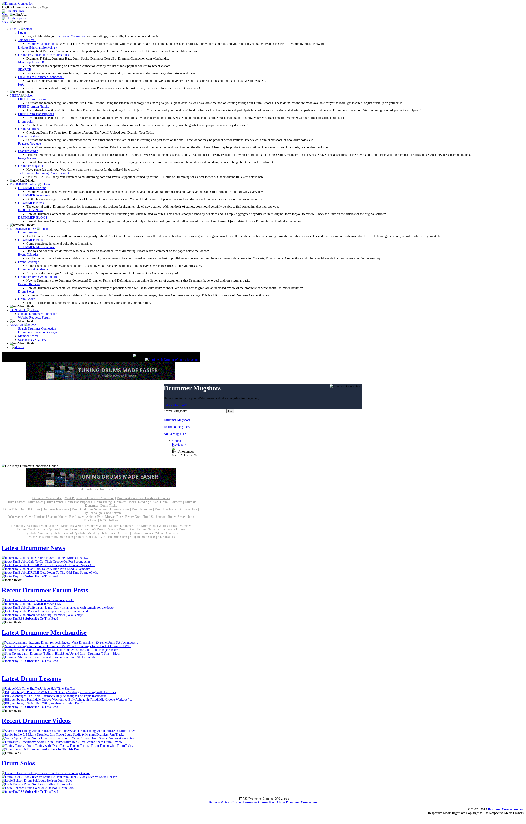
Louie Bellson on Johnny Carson (69, 773)
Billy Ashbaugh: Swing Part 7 (63, 703)
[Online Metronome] (17, 347)
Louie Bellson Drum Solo (55, 780)
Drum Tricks (108, 505)
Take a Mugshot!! (175, 405)
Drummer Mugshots (31, 166)
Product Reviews (29, 284)
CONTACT (18, 310)
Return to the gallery (177, 427)
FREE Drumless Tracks (33, 106)
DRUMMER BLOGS (32, 217)
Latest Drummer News (33, 547)
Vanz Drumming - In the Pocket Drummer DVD (99, 646)
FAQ (21, 84)
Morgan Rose (114, 516)
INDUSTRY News (30, 210)
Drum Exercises (142, 509)
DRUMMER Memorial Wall (36, 247)
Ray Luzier (76, 516)
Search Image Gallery (32, 339)
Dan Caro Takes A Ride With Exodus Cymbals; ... (60, 569)
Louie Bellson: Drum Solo (56, 788)
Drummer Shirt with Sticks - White (72, 657)
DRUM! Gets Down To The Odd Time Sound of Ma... (63, 572)
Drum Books (26, 299)
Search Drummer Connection (37, 328)
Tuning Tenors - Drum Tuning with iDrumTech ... (102, 745)
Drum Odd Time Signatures (90, 509)
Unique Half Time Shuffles (57, 688)
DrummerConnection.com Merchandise (43, 55)
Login (22, 32)
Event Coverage (28, 262)
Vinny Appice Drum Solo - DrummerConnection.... (105, 738)
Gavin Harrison (35, 516)
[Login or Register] (171, 360)
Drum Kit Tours (28, 129)
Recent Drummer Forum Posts (45, 590)
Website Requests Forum (34, 317)
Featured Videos (28, 136)
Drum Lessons (27, 232)
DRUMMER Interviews (34, 195)
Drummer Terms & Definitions (38, 277)
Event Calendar (28, 254)
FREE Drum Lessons (32, 99)
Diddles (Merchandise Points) (37, 47)
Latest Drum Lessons (31, 678)
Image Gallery (27, 158)
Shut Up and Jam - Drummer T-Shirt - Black (91, 653)
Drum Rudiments (171, 502)
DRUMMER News (31, 203)
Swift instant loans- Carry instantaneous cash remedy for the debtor (71, 607)
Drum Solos (26, 121)
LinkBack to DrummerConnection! (41, 77)
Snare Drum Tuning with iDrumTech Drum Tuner (102, 731)
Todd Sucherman (154, 516)
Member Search (28, 336)
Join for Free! (27, 40)
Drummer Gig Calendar (33, 269)
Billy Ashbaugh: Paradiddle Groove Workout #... (100, 699)
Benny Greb (133, 516)
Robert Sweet (177, 516)
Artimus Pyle (94, 516)
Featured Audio (28, 151)
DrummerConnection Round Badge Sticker (89, 650)
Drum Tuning (103, 502)
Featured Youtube (29, 143)
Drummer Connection (71, 36)
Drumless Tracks (125, 502)
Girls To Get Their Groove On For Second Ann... (60, 561)
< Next (176, 441)
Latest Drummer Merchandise (44, 632)
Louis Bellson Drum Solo (55, 784)
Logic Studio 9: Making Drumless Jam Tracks (94, 734)
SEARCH (24, 69)
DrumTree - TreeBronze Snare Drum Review (93, 742)
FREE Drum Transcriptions (36, 114)
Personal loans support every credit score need (58, 611)
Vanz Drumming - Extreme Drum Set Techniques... (105, 642)
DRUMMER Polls (30, 240)
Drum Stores (26, 291)
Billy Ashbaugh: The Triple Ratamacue (81, 696)
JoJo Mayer (15, 516)
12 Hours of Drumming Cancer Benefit (43, 173)
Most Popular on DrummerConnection (89, 498)
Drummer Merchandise (47, 498)
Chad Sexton (112, 513)
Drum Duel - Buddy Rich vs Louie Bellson (89, 777)
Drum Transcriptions (78, 502)
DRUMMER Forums (32, 188)
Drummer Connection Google (37, 332)
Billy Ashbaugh (91, 513)
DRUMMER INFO (23, 228)
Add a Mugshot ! (175, 434)
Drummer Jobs (187, 509)
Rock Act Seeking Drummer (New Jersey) (55, 615)
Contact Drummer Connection (37, 314)
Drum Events (54, 502)
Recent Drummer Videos (36, 720)
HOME (15, 29)
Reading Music (148, 502)
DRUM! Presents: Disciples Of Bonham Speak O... (61, 565)
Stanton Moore (57, 516)
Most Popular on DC (31, 62)
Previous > (179, 444)
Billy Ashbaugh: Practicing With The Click (88, 692)
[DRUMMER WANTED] (45, 604)
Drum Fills (10, 509)
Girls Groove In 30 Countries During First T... (58, 557)
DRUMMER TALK (24, 184)
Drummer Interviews (56, 509)
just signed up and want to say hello (51, 600)
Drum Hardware (165, 509)
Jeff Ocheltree (109, 520)
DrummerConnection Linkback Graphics (143, 498)
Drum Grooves (119, 509)
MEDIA (15, 95)
